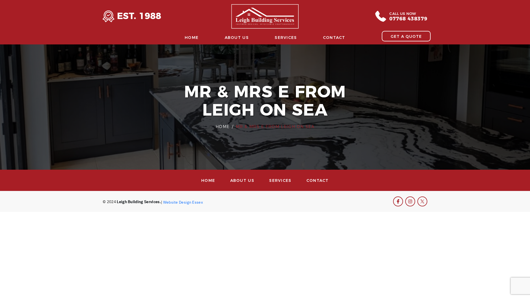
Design (185, 201)
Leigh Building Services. (139, 201)
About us (237, 37)
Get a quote (406, 36)
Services (286, 37)
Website (170, 201)
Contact (334, 37)
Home (191, 37)
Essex (197, 201)
